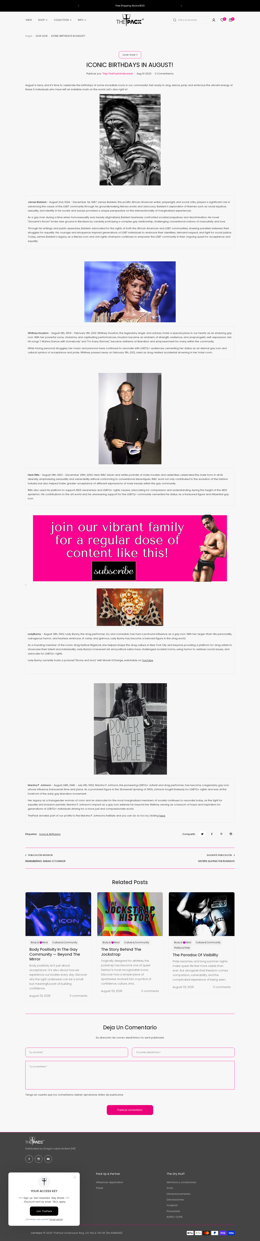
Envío (170, 1188)
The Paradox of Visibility (195, 955)
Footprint (172, 1205)
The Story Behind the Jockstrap (121, 952)
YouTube (147, 660)
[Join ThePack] (214, 20)
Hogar (28, 36)
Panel (99, 1188)
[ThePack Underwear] (130, 20)
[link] (202, 834)
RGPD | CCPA (174, 1217)
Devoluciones (175, 1199)
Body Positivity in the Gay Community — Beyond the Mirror (54, 954)
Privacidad (173, 1211)
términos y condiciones (181, 1182)
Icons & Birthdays (50, 834)
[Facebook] (29, 1159)
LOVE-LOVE (42, 36)
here (162, 815)
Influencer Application (109, 1182)
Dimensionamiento (179, 1194)
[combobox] (189, 20)
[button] (78, 6)
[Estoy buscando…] (175, 20)
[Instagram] (38, 1159)
